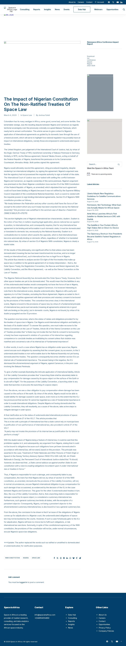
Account (100, 2)
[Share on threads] (60, 558)
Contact (89, 2)
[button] (109, 2)
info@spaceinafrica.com (45, 615)
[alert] (104, 174)
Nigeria (26, 558)
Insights (47, 9)
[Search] (104, 164)
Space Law (27, 115)
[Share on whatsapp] (70, 558)
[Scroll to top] (121, 641)
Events (67, 9)
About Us (72, 2)
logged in (23, 582)
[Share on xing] (76, 558)
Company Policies (106, 631)
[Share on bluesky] (73, 558)
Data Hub (72, 615)
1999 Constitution (12, 558)
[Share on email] (79, 558)
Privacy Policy (105, 628)
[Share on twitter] (57, 558)
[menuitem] (72, 2)
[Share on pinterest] (63, 558)
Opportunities (112, 9)
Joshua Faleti (44, 115)
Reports (36, 9)
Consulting (24, 9)
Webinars (98, 9)
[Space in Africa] (11, 9)
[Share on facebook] (54, 558)
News (57, 9)
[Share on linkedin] (67, 558)
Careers (81, 2)
